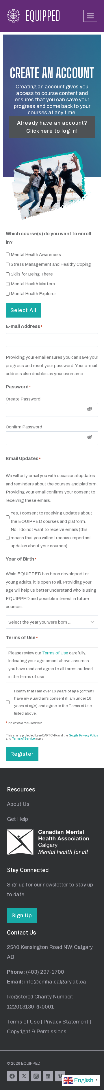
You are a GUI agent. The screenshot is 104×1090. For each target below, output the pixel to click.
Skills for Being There (32, 274)
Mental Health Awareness (36, 254)
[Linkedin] (48, 1076)
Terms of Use (55, 653)
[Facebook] (12, 1076)
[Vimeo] (60, 1076)
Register (22, 754)
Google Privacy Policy (83, 735)
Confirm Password (24, 427)
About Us (18, 804)
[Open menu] (90, 16)
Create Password (23, 399)
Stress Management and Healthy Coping (51, 264)
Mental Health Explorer (33, 293)
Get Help (17, 819)
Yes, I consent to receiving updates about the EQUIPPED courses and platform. (51, 517)
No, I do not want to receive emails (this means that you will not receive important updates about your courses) (51, 537)
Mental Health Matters (33, 284)
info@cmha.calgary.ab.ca (55, 982)
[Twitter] (24, 1076)
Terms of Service (23, 738)
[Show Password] (89, 410)
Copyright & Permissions (36, 1031)
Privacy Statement (65, 1022)
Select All (23, 310)
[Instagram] (36, 1076)
